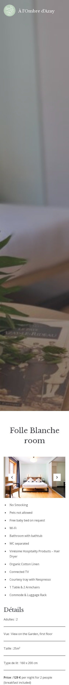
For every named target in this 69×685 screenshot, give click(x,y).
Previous (12, 477)
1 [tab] (21, 492)
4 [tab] (37, 492)
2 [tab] (26, 492)
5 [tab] (43, 492)
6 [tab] (48, 492)
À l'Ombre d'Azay (36, 11)
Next (57, 477)
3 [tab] (32, 492)
